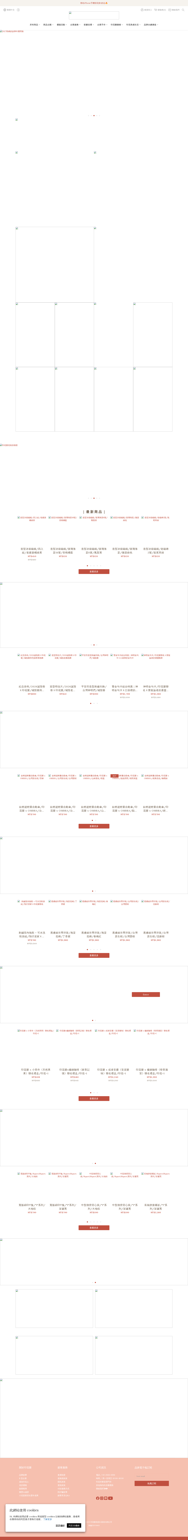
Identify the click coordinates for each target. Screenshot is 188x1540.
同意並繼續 (74, 1525)
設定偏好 (60, 1525)
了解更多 (47, 1519)
